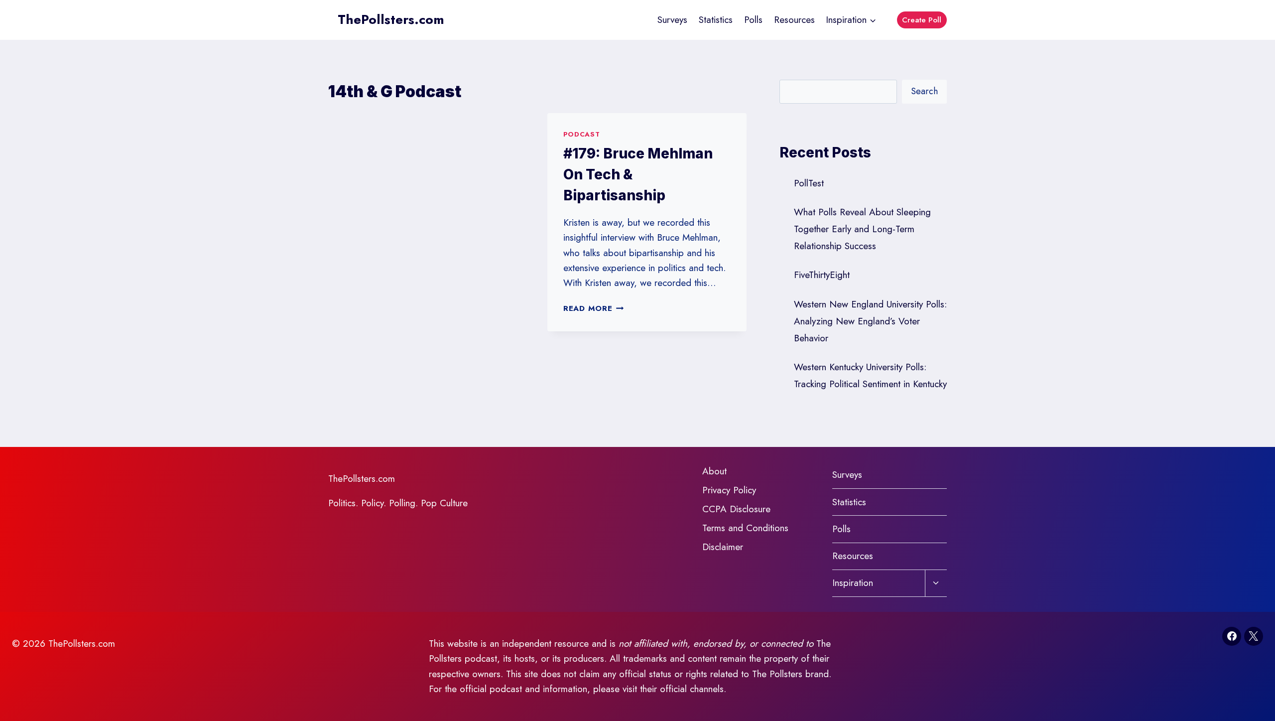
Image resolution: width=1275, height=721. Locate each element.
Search (924, 91)
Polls (753, 19)
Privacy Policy (729, 490)
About (714, 471)
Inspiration (852, 582)
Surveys (672, 19)
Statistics (716, 19)
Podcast (581, 134)
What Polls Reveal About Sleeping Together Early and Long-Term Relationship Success (862, 229)
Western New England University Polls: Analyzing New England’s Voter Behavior (870, 321)
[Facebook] (1231, 636)
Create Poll (921, 19)
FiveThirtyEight (822, 275)
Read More (593, 308)
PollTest (809, 183)
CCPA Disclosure (736, 509)
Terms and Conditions (745, 528)
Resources (794, 19)
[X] (1253, 636)
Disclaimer (722, 547)
